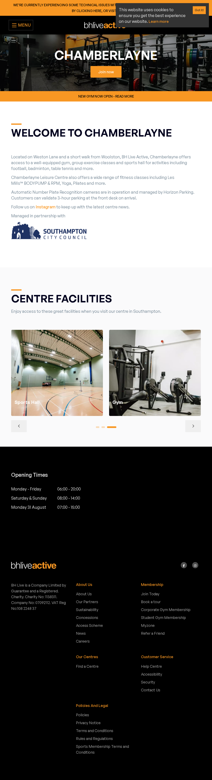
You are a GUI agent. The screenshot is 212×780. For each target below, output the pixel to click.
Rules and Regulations (94, 738)
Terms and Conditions (94, 730)
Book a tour (151, 601)
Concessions (87, 617)
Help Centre (151, 666)
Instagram (46, 206)
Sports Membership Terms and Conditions (102, 749)
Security (148, 682)
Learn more (159, 21)
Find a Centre (87, 666)
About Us (84, 594)
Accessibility (151, 674)
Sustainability (87, 609)
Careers (83, 641)
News (81, 633)
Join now (106, 72)
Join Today (150, 594)
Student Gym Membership (163, 617)
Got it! (199, 10)
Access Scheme (89, 625)
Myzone (148, 625)
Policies (82, 715)
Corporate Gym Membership (165, 609)
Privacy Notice (88, 722)
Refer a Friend (153, 633)
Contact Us (150, 690)
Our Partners (87, 601)
